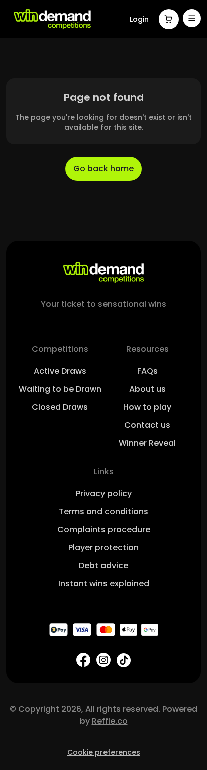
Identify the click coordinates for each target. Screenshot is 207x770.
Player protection (103, 547)
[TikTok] (124, 660)
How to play (147, 407)
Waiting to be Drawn (60, 389)
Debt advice (103, 565)
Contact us (147, 425)
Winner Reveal (147, 443)
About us (147, 389)
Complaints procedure (103, 529)
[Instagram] (103, 660)
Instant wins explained (103, 583)
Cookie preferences (103, 752)
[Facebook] (83, 660)
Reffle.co (110, 721)
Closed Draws (60, 407)
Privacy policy (104, 493)
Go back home (103, 168)
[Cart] (169, 19)
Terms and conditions (103, 511)
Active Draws (60, 371)
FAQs (147, 371)
